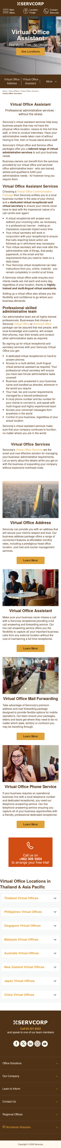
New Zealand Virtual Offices (24, 967)
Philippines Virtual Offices (23, 911)
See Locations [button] (30, 51)
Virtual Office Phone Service (30, 786)
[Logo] (30, 3)
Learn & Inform (11, 1089)
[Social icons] (16, 1042)
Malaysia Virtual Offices (21, 939)
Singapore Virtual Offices (22, 925)
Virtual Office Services (29, 450)
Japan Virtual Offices (19, 981)
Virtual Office (21, 324)
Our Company (11, 1076)
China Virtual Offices (19, 994)
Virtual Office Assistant (30, 81)
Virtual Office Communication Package (27, 193)
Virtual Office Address (12, 81)
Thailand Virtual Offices (21, 898)
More (49, 81)
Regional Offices (13, 1114)
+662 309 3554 (30, 858)
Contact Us (9, 1101)
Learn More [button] (30, 560)
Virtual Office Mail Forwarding (30, 698)
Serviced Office (42, 324)
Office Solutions (12, 1063)
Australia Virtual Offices (21, 953)
